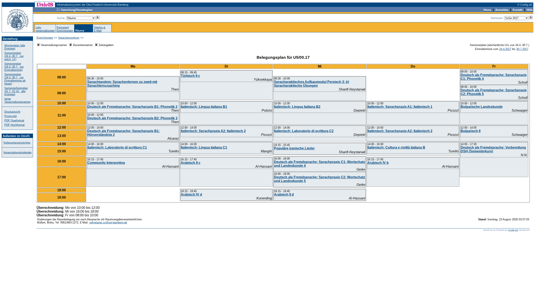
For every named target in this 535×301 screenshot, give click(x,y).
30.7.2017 (522, 49)
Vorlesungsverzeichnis (17, 142)
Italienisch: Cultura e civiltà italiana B (396, 147)
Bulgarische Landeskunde (482, 106)
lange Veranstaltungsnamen (17, 100)
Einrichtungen (45, 37)
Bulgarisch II (470, 131)
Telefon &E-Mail (99, 29)
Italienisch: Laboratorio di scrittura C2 (304, 131)
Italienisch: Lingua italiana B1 (204, 106)
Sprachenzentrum (68, 37)
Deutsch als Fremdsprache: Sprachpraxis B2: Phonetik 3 (132, 118)
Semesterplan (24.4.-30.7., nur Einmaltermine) (14, 66)
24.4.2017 (505, 49)
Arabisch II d (284, 194)
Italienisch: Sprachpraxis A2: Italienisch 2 (213, 131)
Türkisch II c (190, 76)
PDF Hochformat (14, 124)
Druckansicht (12, 111)
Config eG (513, 230)
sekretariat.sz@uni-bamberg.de (108, 222)
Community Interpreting (106, 163)
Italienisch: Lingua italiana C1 (204, 147)
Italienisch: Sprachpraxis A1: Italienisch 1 (399, 106)
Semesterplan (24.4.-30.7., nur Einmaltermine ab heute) (14, 79)
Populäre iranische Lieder (294, 148)
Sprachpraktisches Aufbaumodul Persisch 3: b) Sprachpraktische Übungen (311, 83)
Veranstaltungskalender (17, 152)
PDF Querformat (14, 120)
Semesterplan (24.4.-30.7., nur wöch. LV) (14, 56)
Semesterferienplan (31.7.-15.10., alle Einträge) (16, 91)
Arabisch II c (190, 163)
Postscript (10, 116)
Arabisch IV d (191, 194)
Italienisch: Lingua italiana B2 (297, 106)
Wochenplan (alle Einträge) (14, 47)
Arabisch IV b (378, 163)
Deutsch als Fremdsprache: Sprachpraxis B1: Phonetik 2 (132, 106)
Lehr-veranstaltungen (45, 29)
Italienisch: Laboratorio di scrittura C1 (117, 147)
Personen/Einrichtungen (65, 29)
